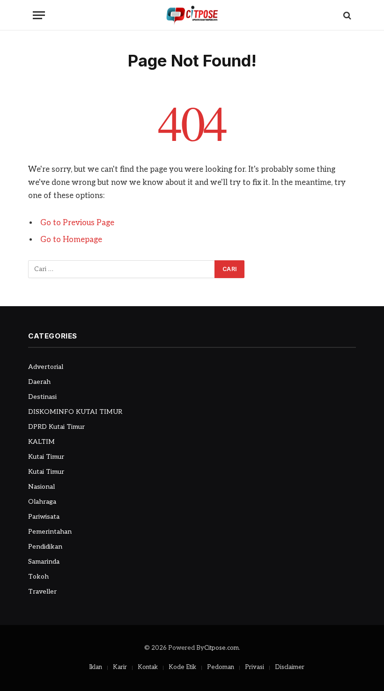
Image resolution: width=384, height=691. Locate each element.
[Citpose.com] (192, 15)
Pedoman (220, 667)
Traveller (42, 591)
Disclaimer (289, 667)
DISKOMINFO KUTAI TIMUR (75, 412)
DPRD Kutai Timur (56, 427)
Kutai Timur (46, 457)
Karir (120, 667)
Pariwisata (43, 517)
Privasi (254, 667)
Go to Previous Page (77, 223)
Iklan (95, 667)
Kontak (148, 667)
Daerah (39, 382)
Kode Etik (182, 667)
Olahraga (42, 502)
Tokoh (38, 577)
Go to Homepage (71, 239)
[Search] (346, 15)
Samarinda (43, 562)
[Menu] (39, 15)
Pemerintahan (50, 532)
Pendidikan (45, 547)
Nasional (41, 487)
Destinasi (42, 397)
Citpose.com (221, 648)
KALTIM (41, 442)
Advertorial (45, 367)
